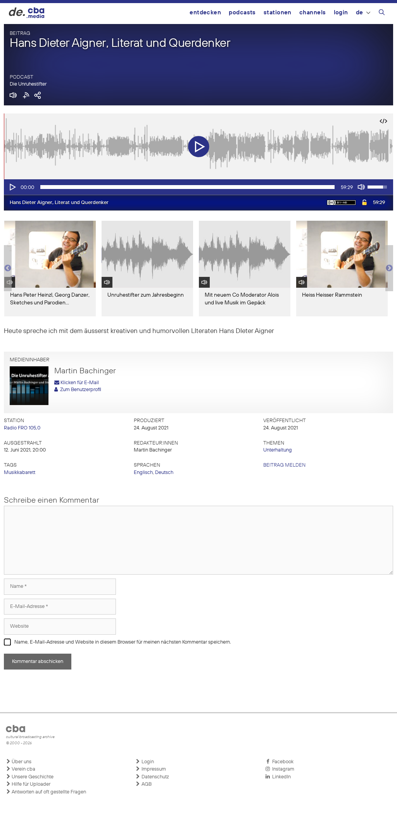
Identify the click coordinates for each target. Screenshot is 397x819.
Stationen (278, 12)
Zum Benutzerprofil (79, 389)
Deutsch (164, 472)
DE (359, 12)
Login (341, 12)
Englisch (143, 472)
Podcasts (242, 12)
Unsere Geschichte (32, 777)
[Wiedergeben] (12, 187)
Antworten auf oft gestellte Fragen (48, 792)
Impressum (153, 769)
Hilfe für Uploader (30, 784)
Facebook (281, 761)
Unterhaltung (277, 450)
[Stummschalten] (361, 187)
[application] (198, 187)
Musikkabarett (19, 472)
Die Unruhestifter (28, 84)
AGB (146, 784)
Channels (312, 12)
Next (389, 268)
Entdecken (205, 12)
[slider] (187, 187)
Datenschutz (154, 777)
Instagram (282, 769)
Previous (8, 268)
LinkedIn (280, 777)
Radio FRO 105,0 (22, 428)
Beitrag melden (284, 465)
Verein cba (22, 769)
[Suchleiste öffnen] (381, 13)
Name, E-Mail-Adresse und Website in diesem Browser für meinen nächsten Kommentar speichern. (122, 642)
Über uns (20, 761)
